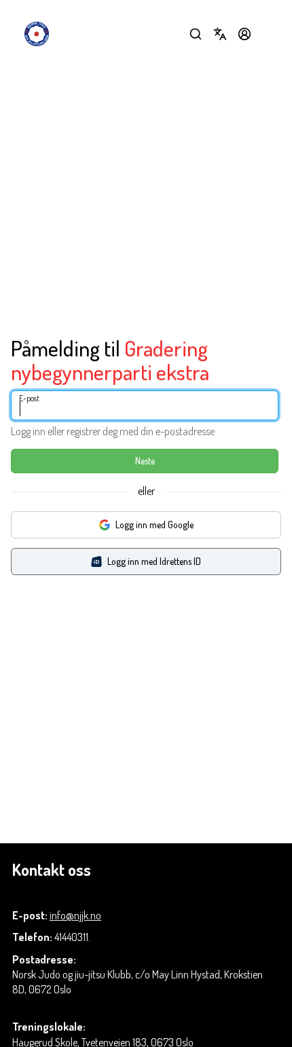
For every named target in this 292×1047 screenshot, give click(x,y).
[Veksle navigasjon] (269, 34)
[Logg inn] (244, 34)
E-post (29, 398)
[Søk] (195, 34)
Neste (145, 460)
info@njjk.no (75, 915)
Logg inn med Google (154, 524)
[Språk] (220, 34)
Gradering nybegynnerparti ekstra (110, 360)
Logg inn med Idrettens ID (154, 561)
